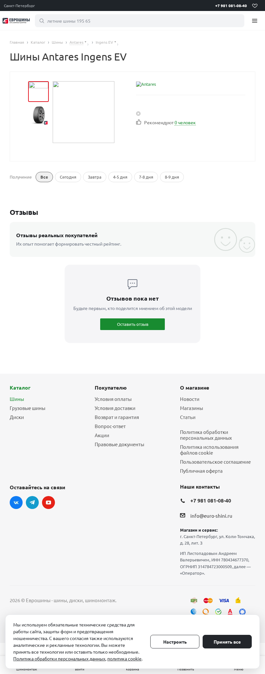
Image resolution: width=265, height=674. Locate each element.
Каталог (20, 387)
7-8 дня (146, 177)
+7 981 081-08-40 (231, 5)
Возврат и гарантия (117, 417)
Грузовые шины (27, 408)
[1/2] (38, 91)
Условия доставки (115, 408)
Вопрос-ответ (110, 426)
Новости (189, 399)
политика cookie (124, 658)
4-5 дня (120, 177)
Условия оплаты (113, 399)
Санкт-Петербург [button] (19, 5)
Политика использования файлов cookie (209, 450)
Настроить (175, 642)
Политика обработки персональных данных (206, 435)
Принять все (227, 642)
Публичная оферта (201, 471)
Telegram (32, 502)
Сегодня (68, 177)
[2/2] (38, 115)
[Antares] (162, 84)
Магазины (191, 408)
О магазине (194, 387)
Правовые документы (119, 444)
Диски (17, 417)
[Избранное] (254, 5)
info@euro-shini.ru (211, 516)
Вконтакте (16, 502)
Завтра (94, 177)
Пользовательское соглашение (215, 462)
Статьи (188, 417)
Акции (102, 435)
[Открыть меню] (254, 20)
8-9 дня (172, 177)
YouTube (48, 502)
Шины (17, 399)
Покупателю (111, 387)
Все (44, 177)
